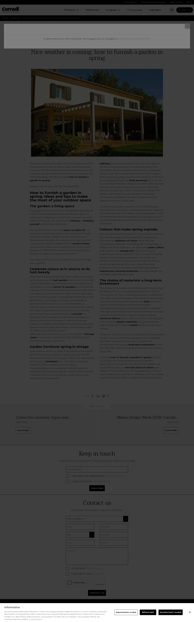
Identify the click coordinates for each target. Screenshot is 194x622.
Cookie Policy (35, 619)
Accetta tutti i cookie (170, 612)
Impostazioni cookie (126, 612)
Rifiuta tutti (148, 612)
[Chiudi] (190, 612)
